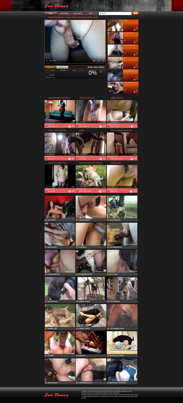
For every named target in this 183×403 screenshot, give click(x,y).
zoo (56, 126)
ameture (50, 191)
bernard (53, 126)
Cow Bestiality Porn (129, 33)
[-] (103, 71)
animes (112, 126)
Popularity (77, 13)
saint (49, 126)
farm (80, 158)
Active (125, 20)
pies (115, 191)
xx (87, 126)
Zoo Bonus (56, 6)
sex (49, 158)
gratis (85, 191)
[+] (100, 71)
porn (51, 158)
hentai (120, 158)
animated (51, 75)
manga (116, 158)
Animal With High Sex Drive (131, 82)
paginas (81, 191)
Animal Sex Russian (129, 45)
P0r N (125, 58)
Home (51, 13)
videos (80, 126)
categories (64, 13)
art (82, 158)
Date (90, 13)
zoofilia (85, 126)
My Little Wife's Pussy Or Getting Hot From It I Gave (131, 71)
